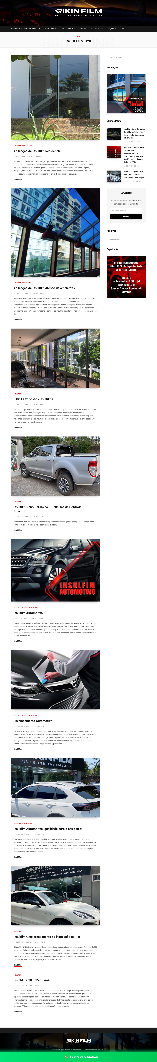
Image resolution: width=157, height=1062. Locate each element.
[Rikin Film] (78, 13)
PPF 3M (83, 29)
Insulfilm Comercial (22, 283)
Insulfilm (49, 29)
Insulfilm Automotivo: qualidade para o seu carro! (48, 829)
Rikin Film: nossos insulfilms (33, 399)
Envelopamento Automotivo (33, 721)
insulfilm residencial (23, 146)
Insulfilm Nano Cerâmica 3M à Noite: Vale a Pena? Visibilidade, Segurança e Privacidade (135, 133)
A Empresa (96, 29)
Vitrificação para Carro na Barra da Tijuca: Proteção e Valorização (134, 175)
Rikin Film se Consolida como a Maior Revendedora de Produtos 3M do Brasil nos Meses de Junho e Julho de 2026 (134, 154)
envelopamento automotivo (26, 608)
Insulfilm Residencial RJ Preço (25, 29)
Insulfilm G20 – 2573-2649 (32, 980)
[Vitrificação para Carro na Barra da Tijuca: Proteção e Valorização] (115, 176)
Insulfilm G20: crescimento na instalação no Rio (47, 937)
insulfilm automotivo (23, 824)
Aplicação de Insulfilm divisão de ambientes (44, 288)
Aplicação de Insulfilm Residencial (37, 151)
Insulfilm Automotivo (28, 613)
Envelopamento (68, 29)
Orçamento (113, 29)
